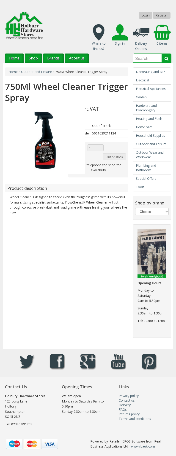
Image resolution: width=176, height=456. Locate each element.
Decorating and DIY (150, 72)
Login (145, 15)
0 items (162, 43)
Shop (33, 58)
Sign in (120, 43)
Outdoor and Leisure (36, 72)
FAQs (123, 409)
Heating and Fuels (149, 118)
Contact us (127, 400)
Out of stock (114, 157)
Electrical (142, 80)
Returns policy (129, 414)
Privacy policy (129, 396)
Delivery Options (141, 46)
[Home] (24, 25)
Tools (140, 187)
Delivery (125, 405)
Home (14, 58)
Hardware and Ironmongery (146, 107)
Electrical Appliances (151, 88)
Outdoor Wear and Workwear (150, 154)
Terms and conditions (135, 418)
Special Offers (146, 178)
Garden (141, 97)
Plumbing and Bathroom (146, 167)
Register (162, 15)
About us (77, 58)
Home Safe (144, 127)
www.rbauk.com (143, 446)
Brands (53, 58)
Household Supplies (150, 135)
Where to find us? (99, 46)
